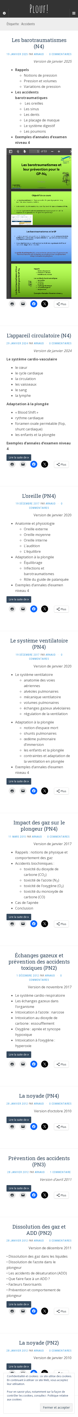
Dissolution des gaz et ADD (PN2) (39, 1229)
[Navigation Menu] (73, 13)
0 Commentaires (60, 54)
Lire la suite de (18, 457)
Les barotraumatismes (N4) (39, 43)
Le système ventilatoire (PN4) (39, 643)
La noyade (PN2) (39, 1342)
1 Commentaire (60, 1172)
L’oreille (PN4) (39, 495)
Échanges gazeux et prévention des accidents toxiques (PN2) (39, 961)
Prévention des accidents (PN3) (39, 1161)
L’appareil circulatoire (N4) (39, 335)
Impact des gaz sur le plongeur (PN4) (39, 825)
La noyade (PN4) (39, 1095)
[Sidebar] (4, 13)
